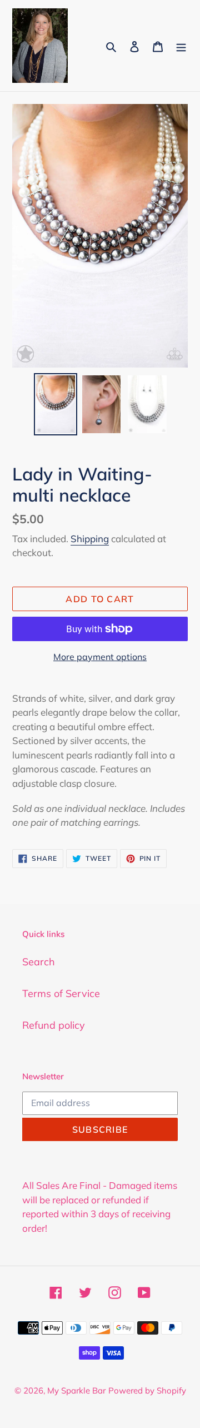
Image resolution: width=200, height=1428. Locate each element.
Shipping (90, 538)
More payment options (100, 656)
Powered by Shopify (147, 1390)
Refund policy (53, 1025)
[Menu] (181, 45)
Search (38, 961)
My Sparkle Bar (76, 1390)
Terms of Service (61, 993)
